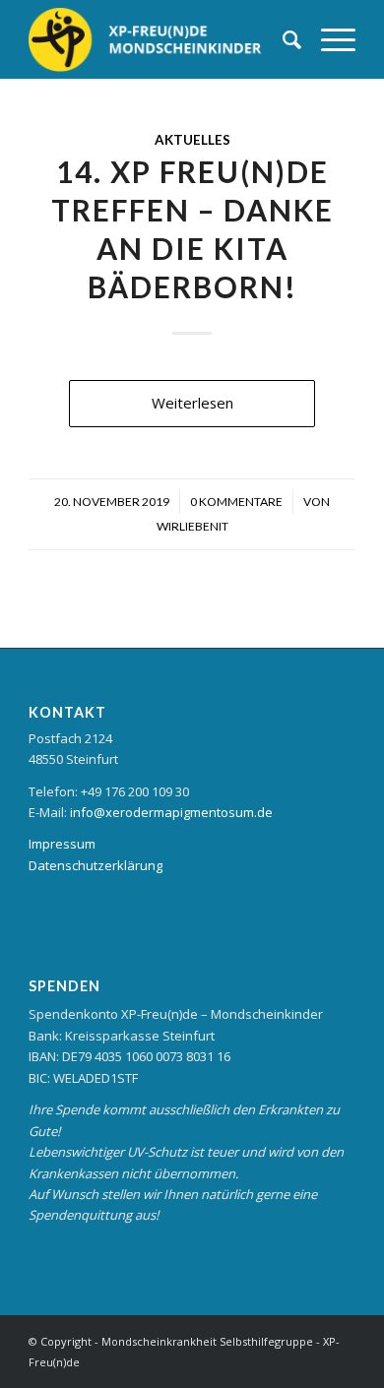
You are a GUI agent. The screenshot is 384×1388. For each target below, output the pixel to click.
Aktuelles (192, 140)
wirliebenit (192, 526)
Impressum (62, 843)
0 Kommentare (236, 501)
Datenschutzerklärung (95, 865)
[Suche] (282, 39)
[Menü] (328, 39)
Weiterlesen (192, 402)
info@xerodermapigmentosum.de (171, 812)
